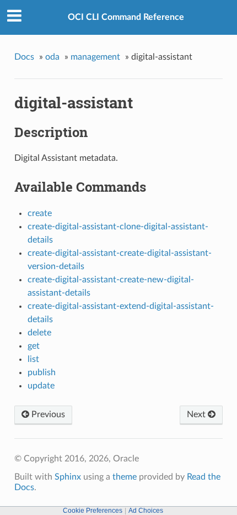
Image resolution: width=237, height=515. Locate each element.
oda (52, 56)
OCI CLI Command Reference (126, 17)
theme (124, 476)
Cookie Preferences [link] (92, 510)
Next (197, 414)
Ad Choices (145, 510)
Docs (24, 56)
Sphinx (68, 476)
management (95, 56)
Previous (47, 414)
